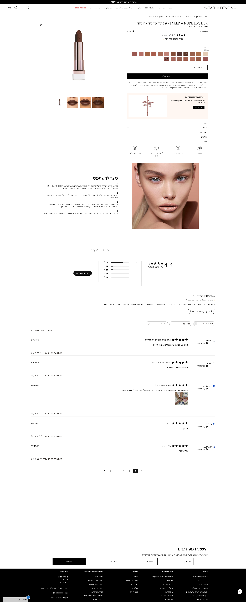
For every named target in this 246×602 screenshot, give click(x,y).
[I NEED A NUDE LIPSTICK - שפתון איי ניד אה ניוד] (59, 102)
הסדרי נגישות (98, 599)
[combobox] (180, 324)
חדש (136, 576)
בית (206, 17)
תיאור (205, 123)
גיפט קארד (134, 592)
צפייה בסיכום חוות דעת (174, 39)
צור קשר (169, 580)
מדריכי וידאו (203, 584)
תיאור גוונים (203, 132)
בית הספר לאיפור (201, 580)
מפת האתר (168, 599)
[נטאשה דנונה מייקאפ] (220, 8)
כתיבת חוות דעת (82, 273)
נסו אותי (197, 67)
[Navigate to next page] (104, 471)
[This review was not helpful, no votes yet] (33, 352)
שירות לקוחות (167, 572)
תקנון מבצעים (97, 588)
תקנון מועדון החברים (95, 580)
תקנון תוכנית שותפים (95, 584)
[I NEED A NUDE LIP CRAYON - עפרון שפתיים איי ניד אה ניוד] (148, 106)
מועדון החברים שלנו (200, 588)
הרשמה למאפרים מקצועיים (162, 576)
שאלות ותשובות (167, 596)
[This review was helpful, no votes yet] (38, 352)
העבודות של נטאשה (200, 596)
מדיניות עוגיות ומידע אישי (93, 596)
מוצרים (135, 572)
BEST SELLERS (132, 580)
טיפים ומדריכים (202, 599)
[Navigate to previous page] (141, 471)
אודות (205, 572)
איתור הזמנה (168, 584)
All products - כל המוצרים (194, 17)
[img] (131, 31)
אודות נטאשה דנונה (200, 576)
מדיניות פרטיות (97, 592)
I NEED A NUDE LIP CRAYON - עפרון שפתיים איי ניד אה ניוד (187, 101)
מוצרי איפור (133, 584)
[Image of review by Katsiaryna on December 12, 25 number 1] (181, 398)
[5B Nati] (72, 102)
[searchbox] (206, 324)
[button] (22, 8)
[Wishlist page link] (27, 7)
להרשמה (69, 562)
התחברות (169, 592)
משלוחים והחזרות (166, 588)
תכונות (205, 128)
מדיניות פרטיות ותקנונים (93, 572)
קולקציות (134, 588)
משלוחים (204, 137)
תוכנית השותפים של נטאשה (197, 592)
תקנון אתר (99, 576)
